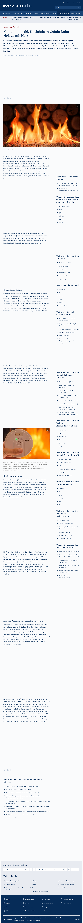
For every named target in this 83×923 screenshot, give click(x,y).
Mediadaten (63, 918)
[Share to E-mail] (4, 98)
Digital (73, 13)
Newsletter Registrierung (33, 920)
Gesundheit (28, 13)
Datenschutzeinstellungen (35, 918)
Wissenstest (6, 13)
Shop (64, 3)
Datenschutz (24, 918)
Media (72, 3)
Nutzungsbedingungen (19, 920)
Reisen (35, 13)
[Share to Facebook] (8, 98)
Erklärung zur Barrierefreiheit (51, 918)
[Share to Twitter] (11, 98)
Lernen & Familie (17, 13)
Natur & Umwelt (44, 13)
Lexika (78, 13)
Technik (53, 13)
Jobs (68, 3)
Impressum (17, 918)
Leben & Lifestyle (63, 13)
